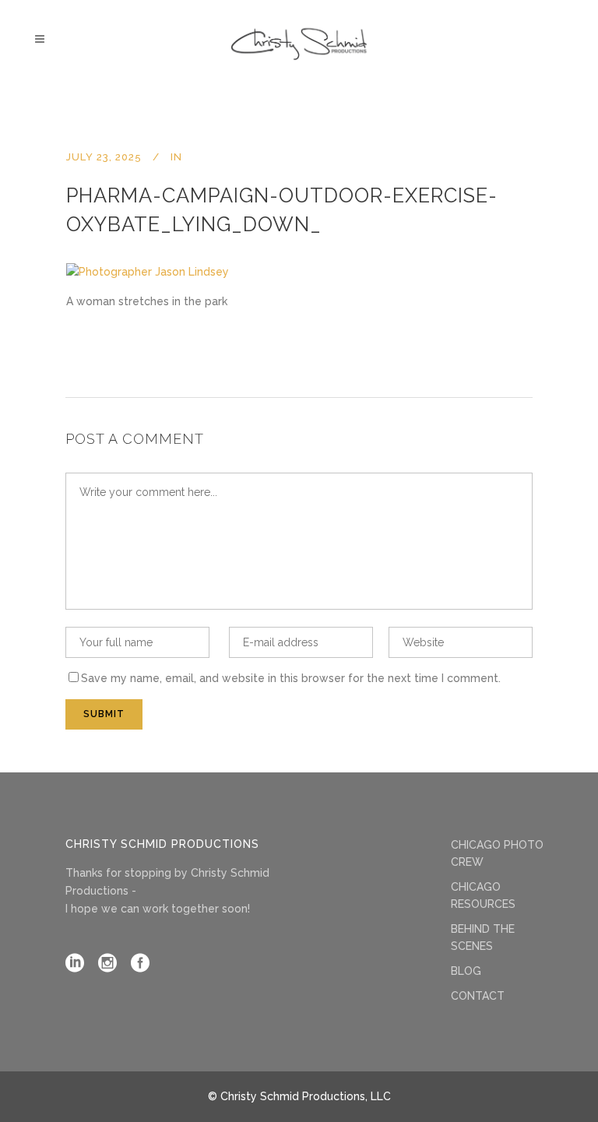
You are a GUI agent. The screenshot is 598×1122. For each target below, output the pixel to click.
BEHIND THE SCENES (483, 937)
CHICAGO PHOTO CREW (497, 853)
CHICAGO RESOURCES (483, 895)
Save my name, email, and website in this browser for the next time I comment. (291, 678)
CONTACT (478, 996)
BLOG (466, 971)
